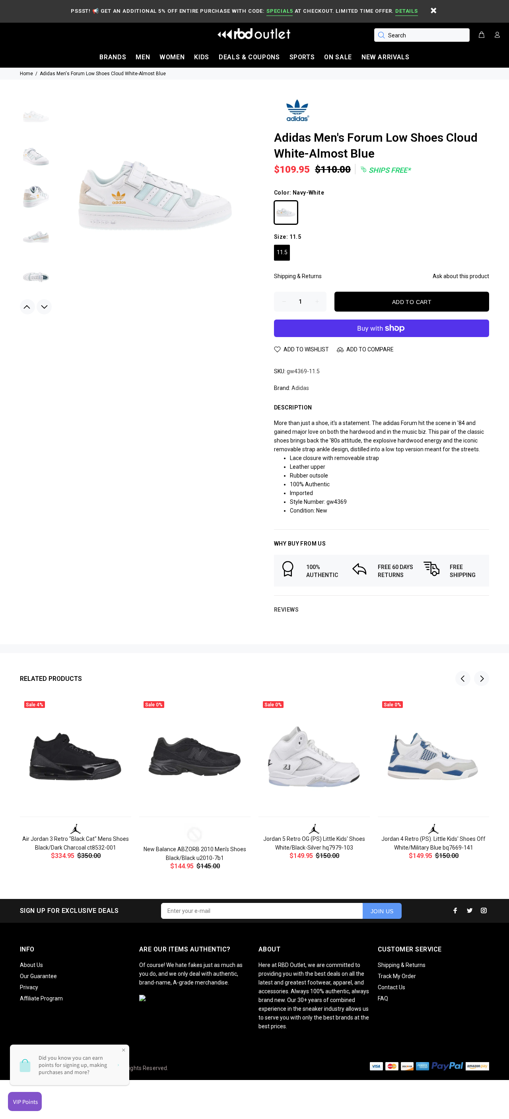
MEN (143, 57)
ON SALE (338, 57)
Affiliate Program (41, 998)
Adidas (300, 388)
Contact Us (391, 987)
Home (26, 73)
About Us (31, 965)
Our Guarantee (38, 976)
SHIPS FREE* (388, 170)
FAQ (383, 998)
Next (44, 306)
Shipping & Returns (298, 276)
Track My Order (397, 976)
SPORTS (302, 57)
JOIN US (382, 911)
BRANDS (112, 57)
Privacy (29, 987)
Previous (27, 306)
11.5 (282, 252)
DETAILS (406, 11)
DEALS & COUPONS (249, 57)
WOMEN (172, 57)
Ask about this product (461, 276)
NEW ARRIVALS (385, 57)
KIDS (201, 57)
